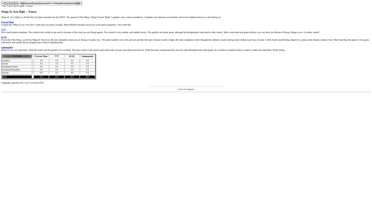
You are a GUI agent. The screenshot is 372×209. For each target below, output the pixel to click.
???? (3, 29)
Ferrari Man (7, 22)
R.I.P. (4, 37)
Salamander (7, 47)
